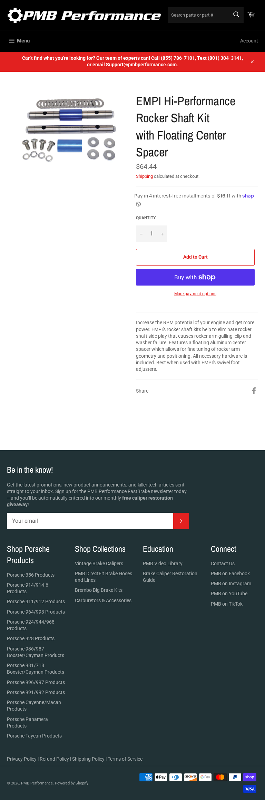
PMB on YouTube (229, 593)
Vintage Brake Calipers (99, 563)
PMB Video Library (163, 563)
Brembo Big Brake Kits (98, 590)
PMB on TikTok (227, 604)
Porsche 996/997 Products (36, 682)
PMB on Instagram (231, 583)
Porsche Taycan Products (34, 736)
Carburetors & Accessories (103, 600)
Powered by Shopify (71, 783)
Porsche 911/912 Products (36, 601)
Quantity (146, 217)
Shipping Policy (88, 759)
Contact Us (223, 563)
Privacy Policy (22, 759)
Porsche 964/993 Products (36, 612)
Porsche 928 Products (31, 638)
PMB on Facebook (230, 573)
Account (249, 41)
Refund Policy (54, 759)
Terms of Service (125, 759)
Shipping (144, 176)
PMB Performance (37, 783)
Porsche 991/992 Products (36, 692)
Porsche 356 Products (31, 575)
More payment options (195, 293)
